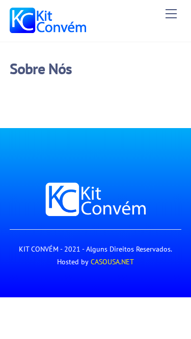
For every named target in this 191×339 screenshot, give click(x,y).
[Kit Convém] (48, 29)
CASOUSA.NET (112, 261)
